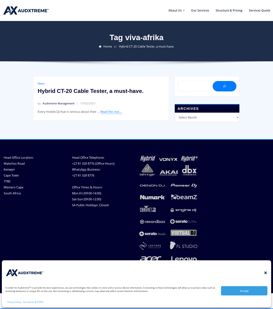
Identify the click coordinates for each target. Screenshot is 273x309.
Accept (244, 291)
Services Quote (259, 10)
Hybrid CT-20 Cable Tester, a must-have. (146, 46)
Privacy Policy (14, 302)
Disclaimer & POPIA (33, 302)
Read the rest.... (111, 112)
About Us (175, 10)
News (41, 83)
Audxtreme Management (56, 103)
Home (107, 46)
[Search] (224, 86)
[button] (265, 273)
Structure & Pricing (229, 10)
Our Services (200, 10)
